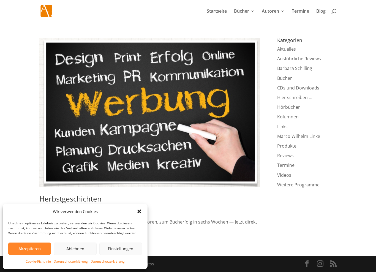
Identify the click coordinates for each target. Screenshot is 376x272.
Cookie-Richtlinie (38, 261)
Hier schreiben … (294, 97)
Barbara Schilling (294, 68)
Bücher (241, 11)
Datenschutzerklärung (71, 261)
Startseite (217, 11)
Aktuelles (286, 49)
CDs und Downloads (298, 88)
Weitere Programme (298, 185)
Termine (300, 11)
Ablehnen (75, 248)
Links (282, 127)
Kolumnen (288, 117)
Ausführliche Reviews (299, 59)
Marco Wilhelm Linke (298, 136)
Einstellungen (120, 248)
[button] (139, 211)
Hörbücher (288, 107)
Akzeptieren (29, 248)
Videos (284, 175)
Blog (321, 11)
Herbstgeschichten (70, 199)
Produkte (286, 146)
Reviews (285, 156)
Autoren (270, 11)
